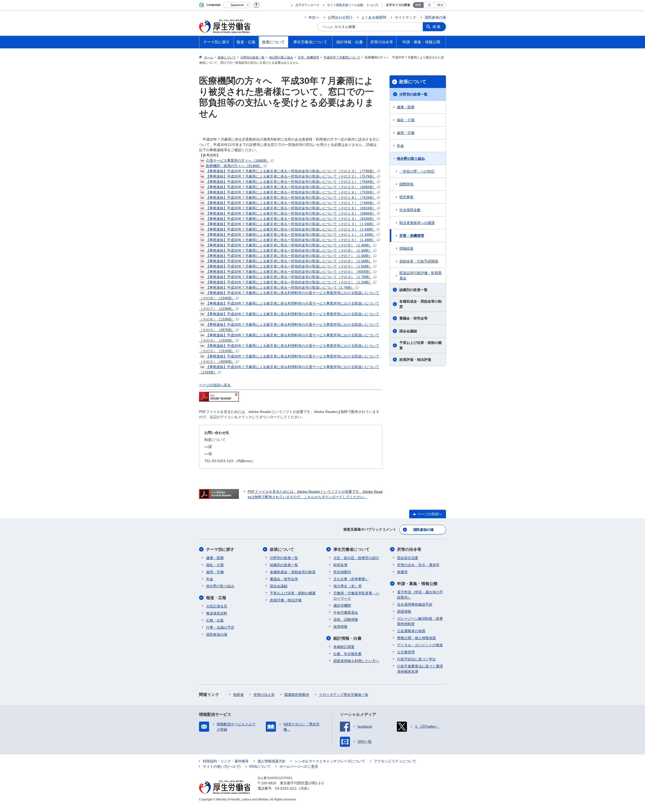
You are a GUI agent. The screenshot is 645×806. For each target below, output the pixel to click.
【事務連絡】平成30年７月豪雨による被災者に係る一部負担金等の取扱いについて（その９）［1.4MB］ (289, 245)
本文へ (313, 17)
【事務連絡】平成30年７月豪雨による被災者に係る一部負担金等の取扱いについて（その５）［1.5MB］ (289, 266)
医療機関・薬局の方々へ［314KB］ (234, 166)
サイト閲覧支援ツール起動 (345, 5)
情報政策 (406, 248)
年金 (400, 146)
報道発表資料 (216, 613)
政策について (412, 81)
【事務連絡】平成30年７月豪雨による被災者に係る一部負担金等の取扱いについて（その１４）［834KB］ (291, 219)
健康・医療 (405, 107)
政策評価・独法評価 (415, 360)
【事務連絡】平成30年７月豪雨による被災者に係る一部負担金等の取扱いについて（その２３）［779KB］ (291, 171)
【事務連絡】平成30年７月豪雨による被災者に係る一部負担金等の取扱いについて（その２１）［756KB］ (291, 182)
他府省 (238, 695)
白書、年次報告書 (347, 654)
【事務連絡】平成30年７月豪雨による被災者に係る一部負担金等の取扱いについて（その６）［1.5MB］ (289, 261)
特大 (440, 5)
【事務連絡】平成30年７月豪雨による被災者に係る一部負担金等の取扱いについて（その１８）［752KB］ (291, 198)
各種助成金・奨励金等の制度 (420, 304)
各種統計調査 (343, 647)
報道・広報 (216, 598)
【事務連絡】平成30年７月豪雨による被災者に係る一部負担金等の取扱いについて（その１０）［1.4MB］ (290, 240)
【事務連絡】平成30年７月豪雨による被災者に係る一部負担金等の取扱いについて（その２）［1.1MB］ (289, 282)
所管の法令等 (409, 549)
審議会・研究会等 (413, 318)
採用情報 (340, 627)
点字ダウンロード (307, 5)
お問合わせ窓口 (340, 17)
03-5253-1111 (286, 788)
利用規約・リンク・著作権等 (226, 761)
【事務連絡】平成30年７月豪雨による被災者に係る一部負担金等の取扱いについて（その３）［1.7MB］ (289, 277)
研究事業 (406, 197)
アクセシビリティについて (395, 761)
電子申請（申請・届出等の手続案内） (420, 594)
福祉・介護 (405, 120)
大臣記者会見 (216, 606)
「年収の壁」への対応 (417, 171)
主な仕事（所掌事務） (351, 579)
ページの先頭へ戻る (215, 385)
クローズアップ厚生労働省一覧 (343, 695)
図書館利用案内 (296, 695)
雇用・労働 (405, 133)
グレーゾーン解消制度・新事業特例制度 (420, 621)
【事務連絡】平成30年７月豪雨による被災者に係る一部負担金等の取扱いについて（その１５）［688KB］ (291, 213)
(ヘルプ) (372, 5)
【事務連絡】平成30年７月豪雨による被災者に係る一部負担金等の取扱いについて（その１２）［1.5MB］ (290, 229)
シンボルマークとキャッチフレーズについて (330, 761)
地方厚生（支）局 (347, 586)
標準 (418, 5)
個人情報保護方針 (271, 761)
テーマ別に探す (220, 549)
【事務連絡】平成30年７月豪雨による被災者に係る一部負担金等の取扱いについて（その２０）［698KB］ (291, 187)
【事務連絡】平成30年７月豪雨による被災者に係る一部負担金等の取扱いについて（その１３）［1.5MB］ (290, 224)
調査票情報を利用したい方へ (356, 661)
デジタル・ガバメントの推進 (420, 645)
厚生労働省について (351, 549)
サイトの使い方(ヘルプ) (222, 766)
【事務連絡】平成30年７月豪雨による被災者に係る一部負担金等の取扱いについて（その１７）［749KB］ (291, 203)
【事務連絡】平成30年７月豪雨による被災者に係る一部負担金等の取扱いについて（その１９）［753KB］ (291, 192)
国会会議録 (408, 331)
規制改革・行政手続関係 (418, 261)
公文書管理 (406, 652)
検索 (437, 27)
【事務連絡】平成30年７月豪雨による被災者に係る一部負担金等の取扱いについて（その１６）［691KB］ (291, 208)
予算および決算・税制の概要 (420, 345)
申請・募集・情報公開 (417, 584)
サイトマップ (405, 17)
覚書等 (402, 572)
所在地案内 (342, 572)
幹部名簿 (340, 565)
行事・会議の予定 (220, 627)
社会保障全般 (410, 210)
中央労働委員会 (345, 612)
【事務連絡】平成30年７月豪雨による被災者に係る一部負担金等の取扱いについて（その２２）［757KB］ (291, 176)
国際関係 (406, 184)
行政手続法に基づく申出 (416, 659)
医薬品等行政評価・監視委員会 (420, 275)
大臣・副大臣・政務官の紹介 (356, 558)
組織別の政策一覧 (413, 290)
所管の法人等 (264, 695)
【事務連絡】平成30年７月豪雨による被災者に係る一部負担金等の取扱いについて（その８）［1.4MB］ (289, 250)
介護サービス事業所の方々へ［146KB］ (237, 160)
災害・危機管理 (411, 236)
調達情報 (404, 611)
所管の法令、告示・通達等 (418, 565)
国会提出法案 (407, 558)
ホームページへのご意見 (298, 766)
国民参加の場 (435, 17)
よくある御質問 (373, 17)
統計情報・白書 (347, 638)
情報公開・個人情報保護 (416, 638)
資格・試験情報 (345, 620)
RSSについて (260, 766)
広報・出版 (215, 620)
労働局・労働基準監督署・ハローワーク (356, 595)
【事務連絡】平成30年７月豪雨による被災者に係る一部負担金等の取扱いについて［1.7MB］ (280, 287)
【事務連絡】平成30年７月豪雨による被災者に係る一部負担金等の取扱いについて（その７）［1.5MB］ (289, 256)
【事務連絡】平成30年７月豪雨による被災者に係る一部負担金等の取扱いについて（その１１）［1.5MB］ (290, 235)
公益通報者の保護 (411, 631)
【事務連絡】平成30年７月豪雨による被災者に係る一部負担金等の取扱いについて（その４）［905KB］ (289, 272)
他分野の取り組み (411, 158)
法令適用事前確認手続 (414, 604)
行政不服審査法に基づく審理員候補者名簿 (420, 668)
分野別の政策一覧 (413, 94)
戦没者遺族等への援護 (417, 223)
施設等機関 (342, 605)
